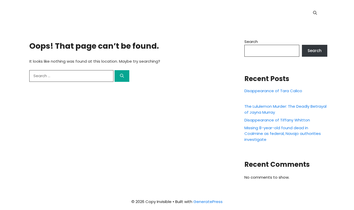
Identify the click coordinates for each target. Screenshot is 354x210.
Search (251, 41)
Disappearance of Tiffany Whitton (277, 120)
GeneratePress (208, 201)
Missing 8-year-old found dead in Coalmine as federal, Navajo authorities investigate (282, 133)
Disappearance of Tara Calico (273, 90)
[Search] (122, 76)
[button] (315, 13)
